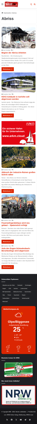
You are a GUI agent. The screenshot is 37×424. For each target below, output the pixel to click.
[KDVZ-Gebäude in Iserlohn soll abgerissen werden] (18, 82)
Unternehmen (15, 298)
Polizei (9, 295)
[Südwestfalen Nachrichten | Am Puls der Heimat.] (11, 4)
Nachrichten (28, 291)
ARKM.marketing (18, 119)
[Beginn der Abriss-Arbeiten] (18, 37)
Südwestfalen (5, 298)
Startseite (7, 13)
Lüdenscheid (23, 288)
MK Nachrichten (6, 291)
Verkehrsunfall (25, 298)
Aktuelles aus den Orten (8, 285)
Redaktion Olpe (7, 94)
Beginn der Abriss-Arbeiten (14, 53)
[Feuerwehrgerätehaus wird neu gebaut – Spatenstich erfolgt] (18, 206)
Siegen (24, 295)
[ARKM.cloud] (18, 133)
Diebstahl (19, 285)
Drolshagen (28, 285)
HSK (10, 288)
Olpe (3, 295)
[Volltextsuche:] (35, 5)
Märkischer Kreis (17, 291)
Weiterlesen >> (7, 69)
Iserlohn (16, 288)
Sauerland (16, 295)
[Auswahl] (2, 5)
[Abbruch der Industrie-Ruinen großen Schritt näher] (18, 157)
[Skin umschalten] (31, 5)
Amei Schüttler (6, 50)
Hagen (4, 288)
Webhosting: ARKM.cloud (26, 415)
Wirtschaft (4, 301)
